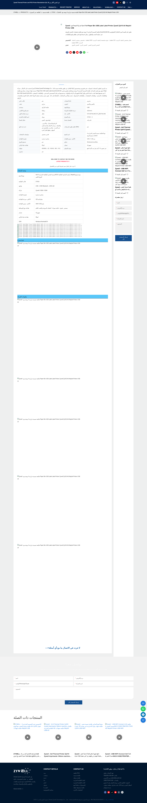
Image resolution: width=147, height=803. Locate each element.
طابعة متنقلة (77, 778)
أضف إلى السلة (121, 110)
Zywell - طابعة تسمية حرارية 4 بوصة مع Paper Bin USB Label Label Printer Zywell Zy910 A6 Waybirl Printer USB (88, 12)
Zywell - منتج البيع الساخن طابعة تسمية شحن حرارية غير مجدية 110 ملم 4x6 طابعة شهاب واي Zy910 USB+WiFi (122, 149)
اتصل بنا (46, 787)
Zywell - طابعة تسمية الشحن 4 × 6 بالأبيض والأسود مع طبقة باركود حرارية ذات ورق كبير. (123, 188)
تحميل (45, 785)
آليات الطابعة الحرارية (79, 783)
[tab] (61, 84)
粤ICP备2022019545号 (97, 799)
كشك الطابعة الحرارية (79, 780)
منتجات (46, 775)
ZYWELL (16, 12)
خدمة (45, 778)
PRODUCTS (24, 12)
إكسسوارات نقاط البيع (79, 785)
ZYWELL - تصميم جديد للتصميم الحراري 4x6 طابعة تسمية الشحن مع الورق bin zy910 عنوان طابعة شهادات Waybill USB (122, 106)
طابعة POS (77, 773)
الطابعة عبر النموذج (35, 12)
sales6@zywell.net (116, 778)
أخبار (45, 783)
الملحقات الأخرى (78, 790)
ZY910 (53, 12)
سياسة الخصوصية (48, 790)
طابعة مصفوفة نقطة (79, 787)
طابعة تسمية (46, 12)
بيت (45, 773)
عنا (44, 780)
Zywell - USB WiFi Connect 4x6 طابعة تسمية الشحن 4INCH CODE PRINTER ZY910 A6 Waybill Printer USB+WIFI (123, 170)
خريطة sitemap (109, 799)
